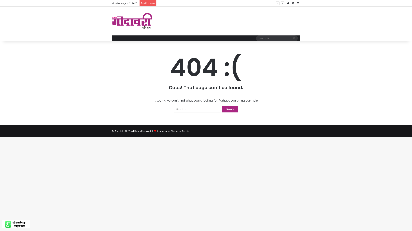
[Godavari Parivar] (132, 21)
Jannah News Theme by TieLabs (173, 131)
